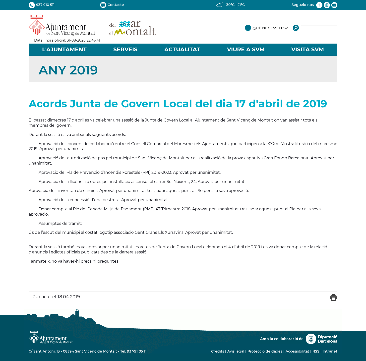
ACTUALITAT (182, 49)
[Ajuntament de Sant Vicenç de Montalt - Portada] (92, 33)
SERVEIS (125, 49)
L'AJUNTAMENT (64, 49)
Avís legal (235, 351)
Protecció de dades (264, 351)
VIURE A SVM (246, 49)
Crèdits (217, 351)
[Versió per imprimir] (333, 300)
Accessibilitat (297, 351)
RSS (315, 351)
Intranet (330, 351)
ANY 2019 (68, 70)
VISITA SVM (307, 49)
